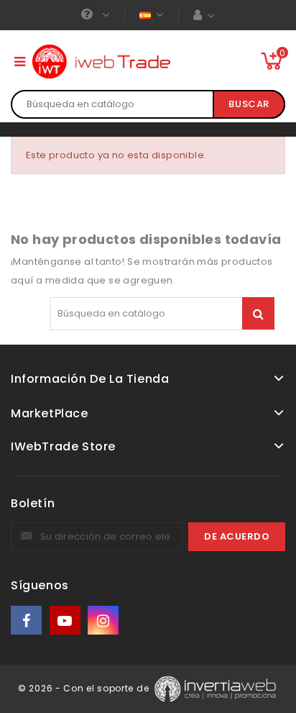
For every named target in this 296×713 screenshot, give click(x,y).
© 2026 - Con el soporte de (85, 687)
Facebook (27, 620)
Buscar (248, 104)
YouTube (66, 620)
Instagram (104, 620)
